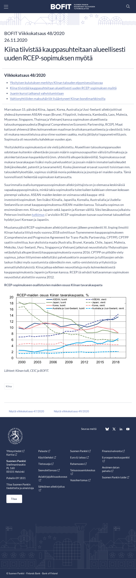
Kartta (10, 454)
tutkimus (38, 215)
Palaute (42, 451)
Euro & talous (78, 457)
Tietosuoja (44, 463)
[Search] (127, 6)
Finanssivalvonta (112, 451)
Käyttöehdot (45, 457)
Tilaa (14, 498)
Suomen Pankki (79, 451)
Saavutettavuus (47, 470)
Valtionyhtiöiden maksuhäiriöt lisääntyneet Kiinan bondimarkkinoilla (57, 99)
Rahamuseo (77, 463)
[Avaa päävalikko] (9, 7)
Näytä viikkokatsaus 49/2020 (71, 411)
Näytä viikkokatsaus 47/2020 (26, 411)
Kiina (9, 386)
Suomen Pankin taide (114, 477)
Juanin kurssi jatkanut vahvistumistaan (37, 93)
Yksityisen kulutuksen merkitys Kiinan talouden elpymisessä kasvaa (56, 83)
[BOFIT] (73, 6)
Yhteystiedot (14, 451)
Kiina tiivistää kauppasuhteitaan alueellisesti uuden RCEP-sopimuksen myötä (63, 88)
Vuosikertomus (79, 480)
